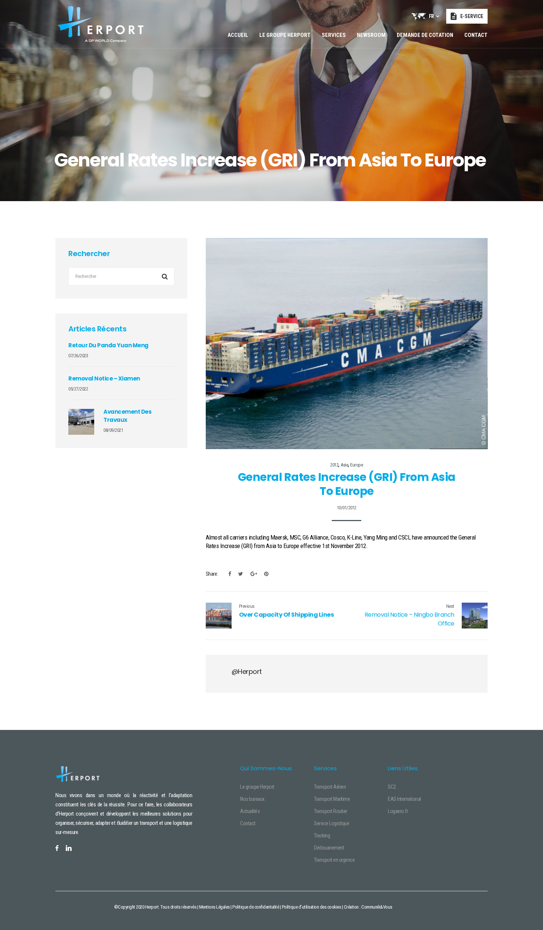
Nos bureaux (252, 799)
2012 (334, 465)
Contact (476, 35)
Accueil (238, 35)
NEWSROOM (371, 35)
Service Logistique (331, 823)
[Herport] (100, 24)
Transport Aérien (330, 787)
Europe (356, 465)
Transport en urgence (334, 860)
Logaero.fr (398, 811)
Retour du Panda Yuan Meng (108, 345)
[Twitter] (241, 574)
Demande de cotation (425, 35)
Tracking (322, 835)
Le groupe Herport (285, 35)
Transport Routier (330, 811)
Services (334, 35)
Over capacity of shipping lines (286, 614)
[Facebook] (230, 574)
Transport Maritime (332, 799)
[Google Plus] (254, 574)
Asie (344, 465)
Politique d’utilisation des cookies (311, 907)
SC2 (392, 787)
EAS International (404, 799)
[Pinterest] (264, 574)
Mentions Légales (214, 907)
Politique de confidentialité (255, 907)
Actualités (250, 811)
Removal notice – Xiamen (104, 378)
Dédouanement (329, 848)
